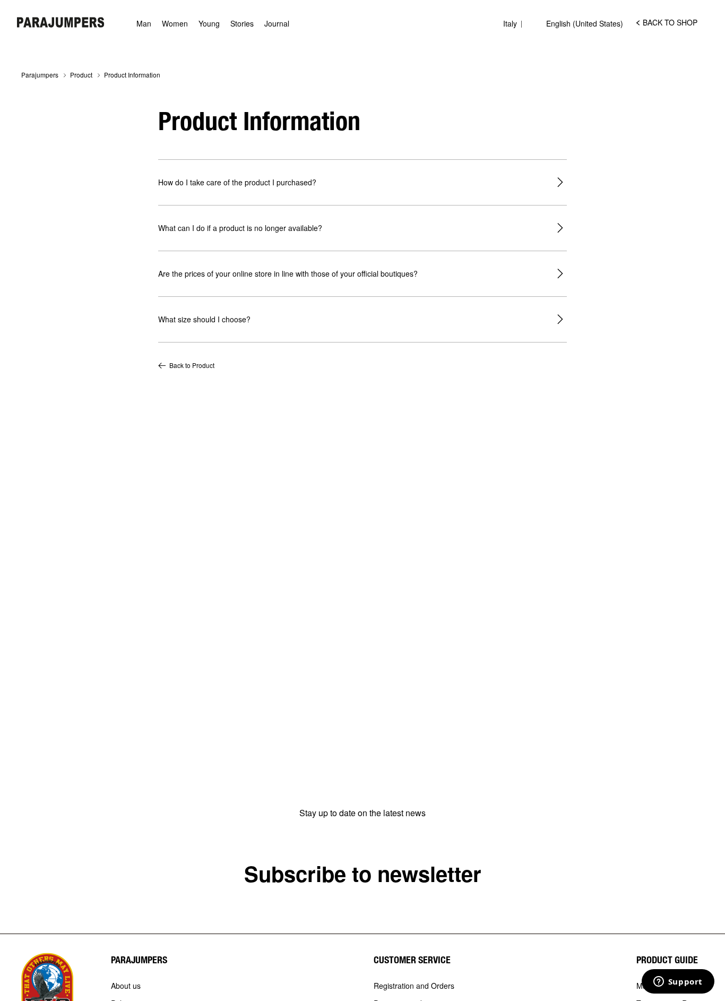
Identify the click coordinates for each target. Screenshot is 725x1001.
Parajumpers (39, 74)
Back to (191, 365)
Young (209, 24)
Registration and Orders (414, 986)
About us (126, 986)
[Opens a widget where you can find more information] (677, 982)
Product (81, 74)
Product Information (132, 74)
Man (143, 24)
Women (175, 24)
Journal (276, 24)
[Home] (61, 22)
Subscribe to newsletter (362, 873)
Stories (242, 24)
